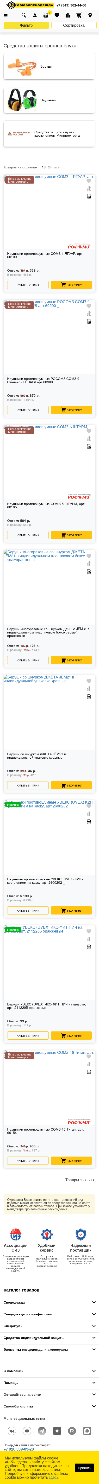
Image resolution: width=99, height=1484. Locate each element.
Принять (84, 1467)
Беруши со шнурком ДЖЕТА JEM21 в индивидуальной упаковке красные (36, 756)
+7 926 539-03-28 (19, 1449)
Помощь (11, 1382)
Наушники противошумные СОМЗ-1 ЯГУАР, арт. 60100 (45, 255)
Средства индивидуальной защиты (34, 1337)
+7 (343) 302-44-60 (71, 5)
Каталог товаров (21, 1290)
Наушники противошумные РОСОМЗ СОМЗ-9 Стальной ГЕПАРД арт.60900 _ (43, 380)
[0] (46, 15)
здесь (54, 1477)
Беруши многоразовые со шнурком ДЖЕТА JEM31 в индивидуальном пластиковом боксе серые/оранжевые (48, 632)
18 (44, 167)
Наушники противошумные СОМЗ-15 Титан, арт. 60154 (45, 1131)
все (57, 167)
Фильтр (26, 25)
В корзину (74, 285)
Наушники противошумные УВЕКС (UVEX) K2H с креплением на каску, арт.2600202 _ (45, 881)
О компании (14, 1370)
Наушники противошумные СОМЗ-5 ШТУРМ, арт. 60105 (46, 505)
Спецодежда (14, 1302)
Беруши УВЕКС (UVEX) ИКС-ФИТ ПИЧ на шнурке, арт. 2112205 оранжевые (46, 1006)
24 (50, 167)
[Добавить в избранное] (89, 181)
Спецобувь (13, 1325)
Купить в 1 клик (28, 285)
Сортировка (74, 25)
